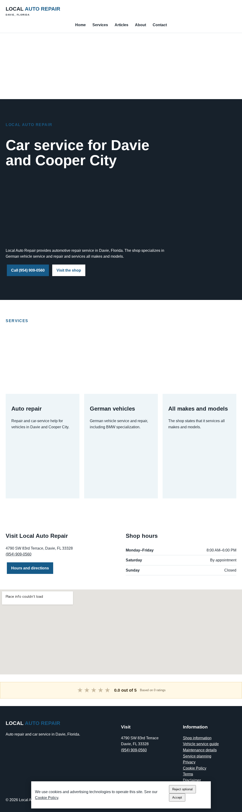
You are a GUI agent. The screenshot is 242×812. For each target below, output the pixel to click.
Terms (188, 774)
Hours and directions (30, 568)
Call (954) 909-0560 (28, 270)
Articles (121, 25)
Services (100, 25)
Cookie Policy (194, 768)
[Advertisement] (121, 66)
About (140, 25)
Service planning (197, 756)
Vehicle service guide (201, 744)
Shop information (197, 738)
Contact (160, 25)
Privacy (189, 762)
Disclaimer (192, 780)
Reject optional (182, 789)
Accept (177, 797)
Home (80, 25)
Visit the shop (68, 270)
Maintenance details (200, 750)
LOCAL (33, 11)
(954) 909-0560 (18, 554)
